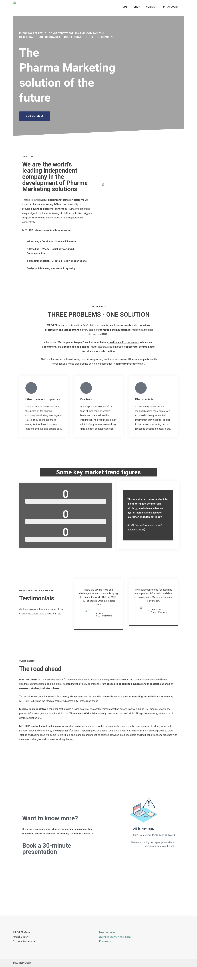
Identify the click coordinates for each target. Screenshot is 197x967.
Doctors (86, 399)
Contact (151, 7)
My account (171, 7)
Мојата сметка (107, 932)
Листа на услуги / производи (115, 936)
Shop (137, 7)
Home (124, 7)
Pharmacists (144, 399)
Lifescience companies (42, 399)
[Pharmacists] (141, 388)
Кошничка (105, 941)
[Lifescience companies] (31, 388)
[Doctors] (86, 388)
